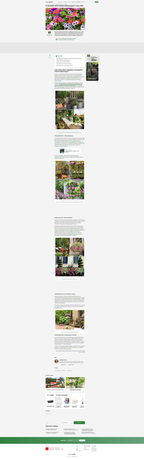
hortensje (63, 303)
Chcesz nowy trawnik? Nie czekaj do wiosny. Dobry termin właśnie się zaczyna (88, 433)
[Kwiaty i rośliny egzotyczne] (69, 110)
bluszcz (71, 227)
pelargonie (68, 79)
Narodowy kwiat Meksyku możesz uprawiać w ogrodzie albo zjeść (51, 429)
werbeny (79, 79)
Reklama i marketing (78, 450)
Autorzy (77, 448)
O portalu (77, 447)
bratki (60, 76)
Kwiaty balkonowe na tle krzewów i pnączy (64, 63)
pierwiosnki (63, 76)
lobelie (56, 80)
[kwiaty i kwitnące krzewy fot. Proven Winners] (69, 319)
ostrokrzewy (57, 301)
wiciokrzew (57, 306)
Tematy (56, 367)
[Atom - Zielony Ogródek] (76, 456)
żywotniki (82, 300)
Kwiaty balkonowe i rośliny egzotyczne (63, 60)
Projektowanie (64, 370)
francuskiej (79, 142)
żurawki (72, 232)
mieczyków (57, 143)
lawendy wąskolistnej (72, 142)
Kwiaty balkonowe (57, 370)
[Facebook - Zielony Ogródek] (69, 456)
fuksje (60, 80)
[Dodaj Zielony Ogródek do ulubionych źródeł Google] (67, 456)
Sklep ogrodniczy (94, 450)
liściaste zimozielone (77, 297)
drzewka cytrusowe (74, 140)
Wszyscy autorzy (71, 364)
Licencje (85, 448)
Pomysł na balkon (69, 370)
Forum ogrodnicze (94, 449)
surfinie (75, 79)
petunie (71, 79)
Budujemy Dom (94, 447)
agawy (66, 146)
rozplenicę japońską (68, 346)
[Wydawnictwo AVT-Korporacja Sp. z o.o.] (47, 449)
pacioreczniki (57, 146)
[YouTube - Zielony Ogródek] (74, 456)
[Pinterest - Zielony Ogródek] (73, 456)
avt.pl (61, 449)
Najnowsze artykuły (52, 426)
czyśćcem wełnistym (78, 234)
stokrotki (68, 76)
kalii (61, 143)
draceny (61, 146)
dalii (82, 142)
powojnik (83, 305)
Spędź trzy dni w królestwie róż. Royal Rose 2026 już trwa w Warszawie (52, 433)
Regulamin (85, 447)
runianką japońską (69, 230)
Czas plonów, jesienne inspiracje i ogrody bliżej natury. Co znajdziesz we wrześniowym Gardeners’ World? (70, 433)
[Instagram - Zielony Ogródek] (71, 456)
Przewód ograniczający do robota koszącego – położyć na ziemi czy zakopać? (71, 429)
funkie (78, 231)
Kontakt (77, 449)
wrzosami (70, 234)
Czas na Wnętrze (94, 448)
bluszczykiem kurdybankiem (60, 230)
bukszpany (62, 301)
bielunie (66, 144)
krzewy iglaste (68, 297)
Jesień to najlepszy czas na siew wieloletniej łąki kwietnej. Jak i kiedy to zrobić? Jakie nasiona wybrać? (87, 430)
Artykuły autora (63, 364)
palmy (63, 144)
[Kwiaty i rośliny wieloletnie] (69, 180)
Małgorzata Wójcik (49, 34)
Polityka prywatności (86, 449)
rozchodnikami (76, 230)
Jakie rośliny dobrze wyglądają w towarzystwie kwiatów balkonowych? (69, 58)
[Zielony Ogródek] (72, 454)
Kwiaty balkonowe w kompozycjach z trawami (64, 65)
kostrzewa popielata (67, 348)
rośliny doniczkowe (60, 86)
